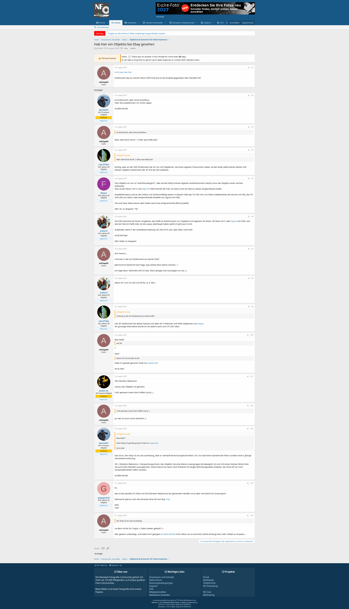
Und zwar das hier (123, 72)
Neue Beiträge (103, 27)
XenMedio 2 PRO (164, 607)
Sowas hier (153, 363)
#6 (252, 216)
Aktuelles (132, 22)
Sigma (145, 188)
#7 (252, 249)
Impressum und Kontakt (161, 577)
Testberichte (209, 582)
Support (153, 585)
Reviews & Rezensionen (183, 22)
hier (168, 499)
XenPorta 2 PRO (164, 604)
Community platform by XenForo (174, 600)
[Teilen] (248, 67)
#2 (252, 95)
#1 (252, 67)
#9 (252, 306)
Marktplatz (208, 579)
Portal (206, 577)
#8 (252, 278)
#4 (252, 150)
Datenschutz (155, 579)
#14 (251, 483)
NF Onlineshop (210, 585)
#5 (252, 178)
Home (102, 22)
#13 (251, 428)
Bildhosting (209, 594)
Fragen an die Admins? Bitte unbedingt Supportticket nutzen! (136, 33)
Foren (117, 22)
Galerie (207, 22)
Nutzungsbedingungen (161, 582)
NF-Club (207, 591)
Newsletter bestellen (159, 594)
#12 (251, 405)
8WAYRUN (187, 604)
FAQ (151, 588)
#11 (251, 376)
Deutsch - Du (116, 565)
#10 (251, 335)
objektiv (133, 48)
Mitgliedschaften (157, 591)
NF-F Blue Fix (101, 565)
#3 (252, 127)
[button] (107, 22)
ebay (126, 48)
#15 (251, 515)
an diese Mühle (168, 534)
